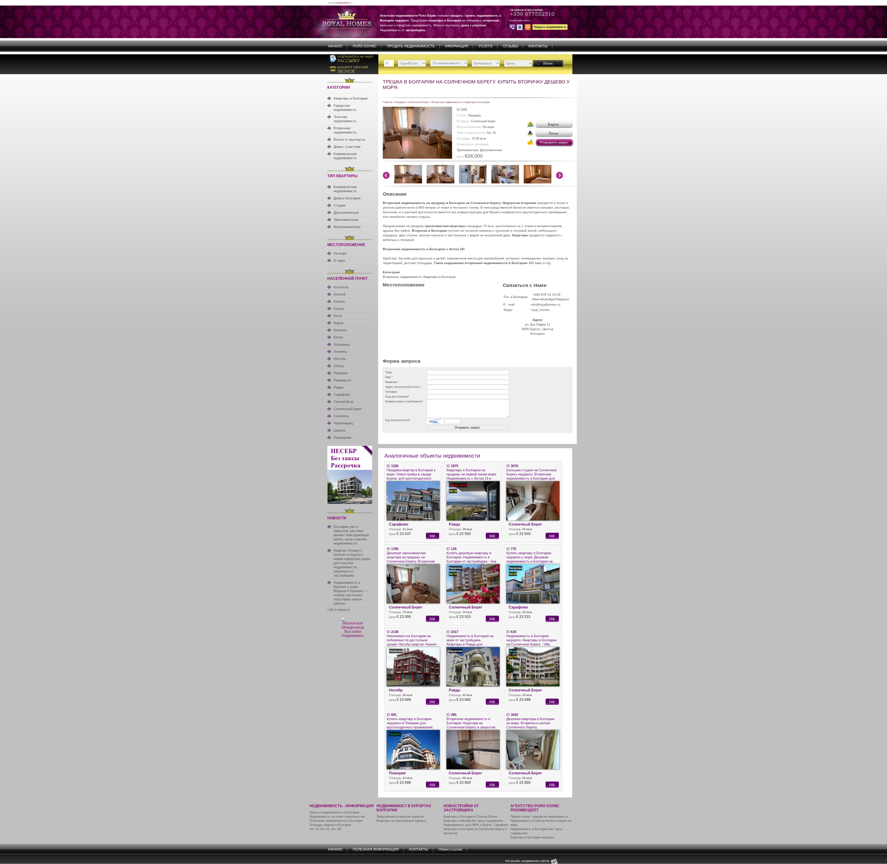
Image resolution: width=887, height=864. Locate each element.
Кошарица (342, 344)
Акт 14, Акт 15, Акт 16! (325, 829)
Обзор (339, 366)
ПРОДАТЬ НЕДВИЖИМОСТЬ (411, 46)
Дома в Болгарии (347, 198)
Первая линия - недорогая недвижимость (539, 816)
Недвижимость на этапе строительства (337, 816)
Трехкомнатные (346, 220)
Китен (338, 337)
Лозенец (340, 351)
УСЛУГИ (485, 46)
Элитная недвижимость (345, 119)
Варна (338, 323)
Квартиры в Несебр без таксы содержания (473, 820)
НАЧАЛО (335, 46)
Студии (339, 205)
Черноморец (343, 423)
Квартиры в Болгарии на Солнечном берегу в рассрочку (475, 831)
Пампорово (342, 437)
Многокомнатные (347, 227)
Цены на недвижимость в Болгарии (334, 812)
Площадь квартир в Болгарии (330, 825)
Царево (339, 430)
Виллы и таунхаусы (349, 139)
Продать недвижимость (550, 27)
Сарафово (342, 394)
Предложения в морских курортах (400, 816)
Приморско (342, 380)
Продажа (400, 102)
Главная (387, 102)
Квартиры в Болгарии (351, 98)
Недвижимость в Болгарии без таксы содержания (536, 831)
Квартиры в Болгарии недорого (532, 837)
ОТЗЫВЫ (510, 46)
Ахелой (339, 294)
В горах (339, 260)
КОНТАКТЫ (538, 46)
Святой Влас (344, 402)
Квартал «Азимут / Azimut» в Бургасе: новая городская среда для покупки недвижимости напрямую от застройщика (352, 562)
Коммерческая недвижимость (345, 156)
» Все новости (338, 609)
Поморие (341, 373)
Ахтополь (341, 287)
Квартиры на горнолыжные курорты (401, 820)
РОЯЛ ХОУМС (365, 46)
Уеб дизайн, (513, 860)
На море (340, 253)
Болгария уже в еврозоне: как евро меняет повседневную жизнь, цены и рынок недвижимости (351, 535)
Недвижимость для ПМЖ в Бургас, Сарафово (476, 825)
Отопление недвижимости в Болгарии (336, 820)
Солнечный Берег (348, 409)
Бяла (338, 316)
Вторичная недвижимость (345, 130)
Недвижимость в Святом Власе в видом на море (540, 823)
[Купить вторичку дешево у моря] (417, 157)
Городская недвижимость (345, 107)
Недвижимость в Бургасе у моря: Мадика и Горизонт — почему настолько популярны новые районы (351, 593)
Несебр (340, 359)
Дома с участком (347, 147)
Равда (338, 387)
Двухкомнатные (346, 212)
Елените (340, 330)
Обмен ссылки (450, 849)
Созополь (341, 416)
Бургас (339, 308)
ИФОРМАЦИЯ (456, 46)
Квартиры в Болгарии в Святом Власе (470, 816)
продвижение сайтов (535, 860)
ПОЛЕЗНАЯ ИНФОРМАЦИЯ (376, 849)
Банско (339, 301)
